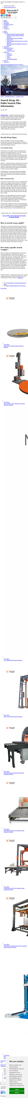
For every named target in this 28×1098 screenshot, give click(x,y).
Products (6, 21)
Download (6, 23)
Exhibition (9, 49)
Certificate (9, 55)
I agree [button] (17, 1089)
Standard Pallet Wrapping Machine (15, 34)
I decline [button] (17, 1092)
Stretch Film (10, 39)
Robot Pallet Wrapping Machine (15, 38)
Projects (6, 27)
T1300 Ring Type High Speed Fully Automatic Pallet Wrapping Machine (15, 946)
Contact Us (6, 28)
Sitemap (3, 1090)
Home (5, 20)
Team (8, 56)
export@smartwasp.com (10, 7)
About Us (6, 26)
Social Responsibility (12, 59)
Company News (11, 50)
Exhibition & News (8, 24)
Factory (9, 57)
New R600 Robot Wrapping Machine (13, 660)
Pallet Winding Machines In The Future (16, 285)
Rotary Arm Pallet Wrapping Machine (13, 716)
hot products (4, 288)
